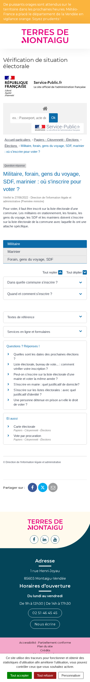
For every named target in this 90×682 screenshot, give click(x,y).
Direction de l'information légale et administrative (33, 462)
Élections (11, 146)
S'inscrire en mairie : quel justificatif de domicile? (46, 384)
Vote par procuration (27, 436)
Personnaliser (71, 675)
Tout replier (50, 272)
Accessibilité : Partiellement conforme (45, 642)
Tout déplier (74, 272)
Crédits (45, 650)
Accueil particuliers (18, 139)
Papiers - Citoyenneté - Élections (57, 139)
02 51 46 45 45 (45, 613)
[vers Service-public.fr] (57, 128)
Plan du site (45, 646)
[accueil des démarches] (45, 108)
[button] (45, 282)
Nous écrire (45, 624)
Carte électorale (24, 426)
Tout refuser (45, 675)
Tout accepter (19, 675)
